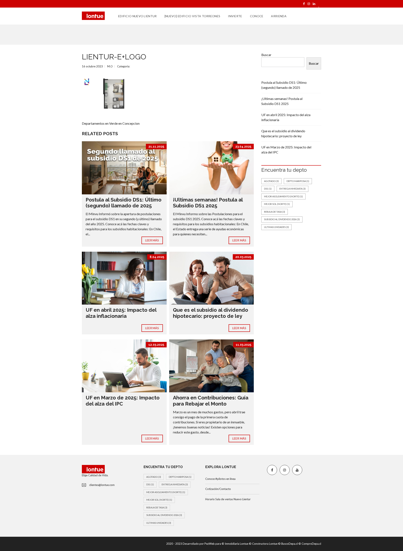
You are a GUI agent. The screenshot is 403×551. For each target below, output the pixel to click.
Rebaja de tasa (274, 211)
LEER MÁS (152, 240)
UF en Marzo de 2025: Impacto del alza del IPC (123, 401)
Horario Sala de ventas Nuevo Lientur (228, 499)
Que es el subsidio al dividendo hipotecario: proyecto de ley (210, 313)
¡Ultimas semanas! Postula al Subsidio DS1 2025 (208, 203)
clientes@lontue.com (102, 485)
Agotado (271, 181)
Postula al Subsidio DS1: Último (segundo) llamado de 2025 (123, 203)
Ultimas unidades (276, 227)
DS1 (268, 188)
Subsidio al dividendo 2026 (282, 219)
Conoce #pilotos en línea (220, 478)
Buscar (266, 55)
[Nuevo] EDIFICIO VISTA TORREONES (192, 16)
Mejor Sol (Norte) (277, 204)
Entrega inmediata (292, 188)
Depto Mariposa (298, 181)
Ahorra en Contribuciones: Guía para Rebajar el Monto (210, 401)
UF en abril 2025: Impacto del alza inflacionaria (121, 313)
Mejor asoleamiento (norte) (283, 196)
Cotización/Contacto (218, 489)
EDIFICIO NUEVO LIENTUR (137, 16)
